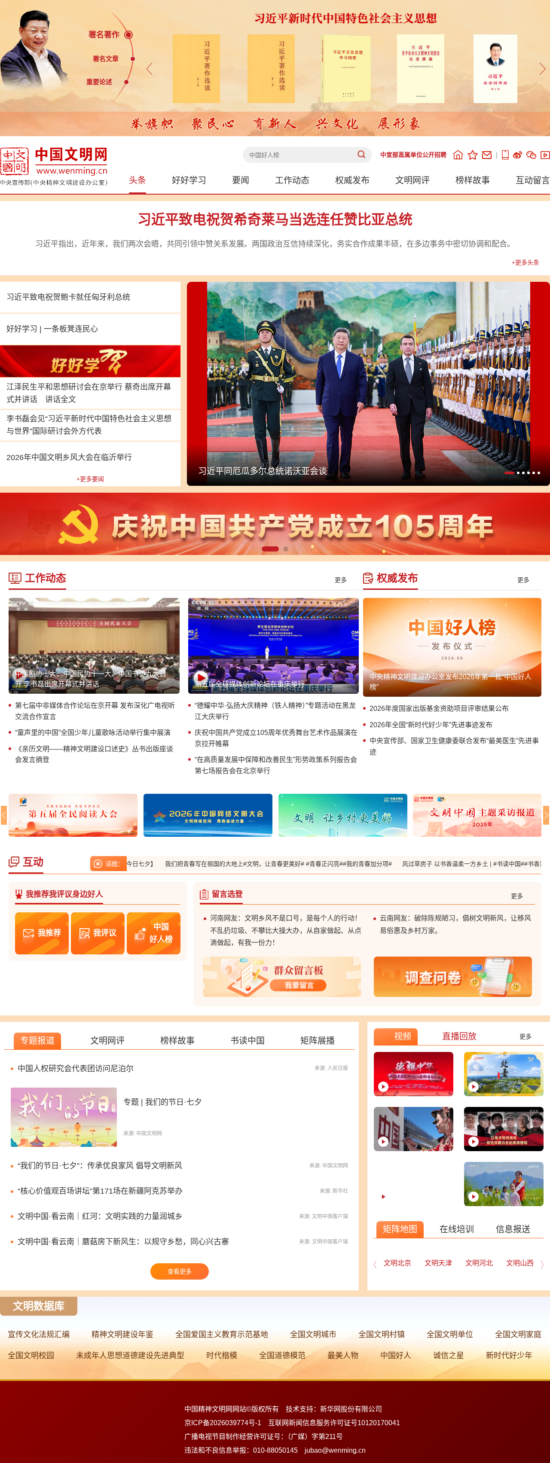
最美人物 (342, 1355)
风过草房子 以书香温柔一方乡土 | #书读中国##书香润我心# (440, 863)
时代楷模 (221, 1355)
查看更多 (180, 1271)
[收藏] (473, 155)
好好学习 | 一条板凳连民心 (52, 329)
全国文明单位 (450, 1334)
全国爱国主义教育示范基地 (221, 1334)
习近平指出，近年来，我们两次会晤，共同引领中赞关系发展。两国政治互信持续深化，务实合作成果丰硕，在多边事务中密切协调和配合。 (275, 244)
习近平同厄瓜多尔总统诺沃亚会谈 (262, 471)
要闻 (240, 180)
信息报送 (513, 1229)
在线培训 (457, 1229)
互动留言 (533, 180)
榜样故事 (472, 180)
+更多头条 (525, 262)
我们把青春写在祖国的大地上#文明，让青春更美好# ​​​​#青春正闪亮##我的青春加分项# (238, 863)
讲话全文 (60, 399)
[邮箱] (487, 155)
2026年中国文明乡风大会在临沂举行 (69, 457)
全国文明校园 (31, 1355)
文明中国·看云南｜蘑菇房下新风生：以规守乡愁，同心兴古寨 (123, 1241)
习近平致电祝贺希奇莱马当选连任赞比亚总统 (275, 219)
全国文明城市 (313, 1334)
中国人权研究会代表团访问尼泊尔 (76, 1068)
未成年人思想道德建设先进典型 (130, 1355)
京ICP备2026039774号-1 (222, 1422)
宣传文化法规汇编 (39, 1334)
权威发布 (352, 180)
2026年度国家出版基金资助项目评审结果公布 (439, 708)
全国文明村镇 (381, 1334)
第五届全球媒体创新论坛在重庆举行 (250, 684)
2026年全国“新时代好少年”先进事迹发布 (431, 724)
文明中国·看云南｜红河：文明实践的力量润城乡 (100, 1216)
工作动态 (292, 180)
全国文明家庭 (518, 1334)
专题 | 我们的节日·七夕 (162, 1102)
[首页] (458, 154)
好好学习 (189, 180)
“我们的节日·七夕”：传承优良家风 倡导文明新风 (100, 1165)
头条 (137, 180)
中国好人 (395, 1355)
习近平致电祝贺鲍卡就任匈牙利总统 (68, 297)
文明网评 (412, 180)
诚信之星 (448, 1355)
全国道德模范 (282, 1355)
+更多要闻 (90, 478)
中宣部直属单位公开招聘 (413, 154)
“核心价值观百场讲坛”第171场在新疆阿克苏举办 (100, 1191)
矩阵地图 (400, 1229)
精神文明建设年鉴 (122, 1334)
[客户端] (505, 155)
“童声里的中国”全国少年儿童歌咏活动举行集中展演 (93, 732)
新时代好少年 (509, 1355)
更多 (341, 579)
